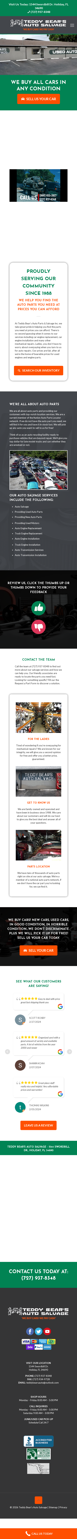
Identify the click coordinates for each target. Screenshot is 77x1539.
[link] (38, 608)
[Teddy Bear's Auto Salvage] (38, 25)
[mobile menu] (72, 23)
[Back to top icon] (38, 1500)
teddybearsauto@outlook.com (42, 1382)
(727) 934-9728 (41, 1379)
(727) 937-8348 (40, 11)
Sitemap (53, 1507)
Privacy (63, 1507)
